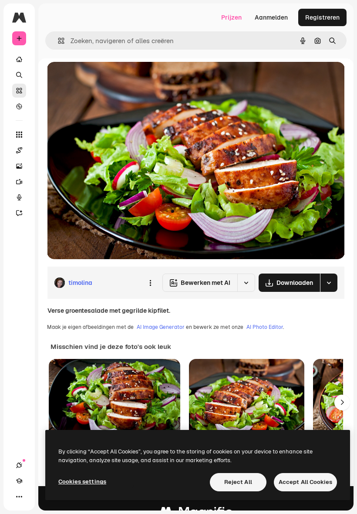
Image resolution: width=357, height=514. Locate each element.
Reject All (238, 482)
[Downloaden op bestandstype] (328, 283)
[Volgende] (342, 402)
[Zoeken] (19, 75)
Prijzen (231, 17)
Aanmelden (271, 17)
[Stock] (19, 91)
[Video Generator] (19, 182)
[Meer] (19, 497)
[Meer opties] (150, 282)
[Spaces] (19, 150)
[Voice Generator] (19, 197)
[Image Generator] (19, 166)
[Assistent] (19, 213)
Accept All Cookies (305, 482)
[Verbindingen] (19, 465)
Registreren (322, 17)
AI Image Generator (161, 327)
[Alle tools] (19, 135)
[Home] (19, 59)
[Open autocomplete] (58, 40)
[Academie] (19, 481)
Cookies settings (82, 481)
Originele (104, 78)
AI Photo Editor (264, 327)
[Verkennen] (19, 106)
